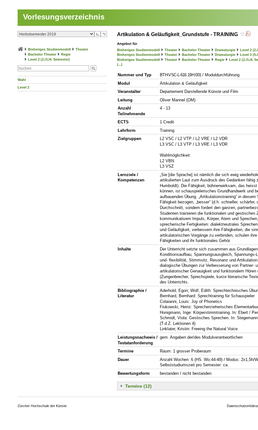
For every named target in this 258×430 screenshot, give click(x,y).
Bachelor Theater (42, 54)
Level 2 (23, 87)
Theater (82, 49)
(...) (119, 64)
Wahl (22, 80)
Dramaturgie (225, 50)
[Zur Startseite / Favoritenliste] (20, 49)
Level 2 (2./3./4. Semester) (49, 59)
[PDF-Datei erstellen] (247, 34)
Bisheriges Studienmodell (49, 49)
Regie (65, 54)
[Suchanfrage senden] (93, 68)
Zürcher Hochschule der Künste (42, 406)
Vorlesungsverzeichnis (63, 17)
